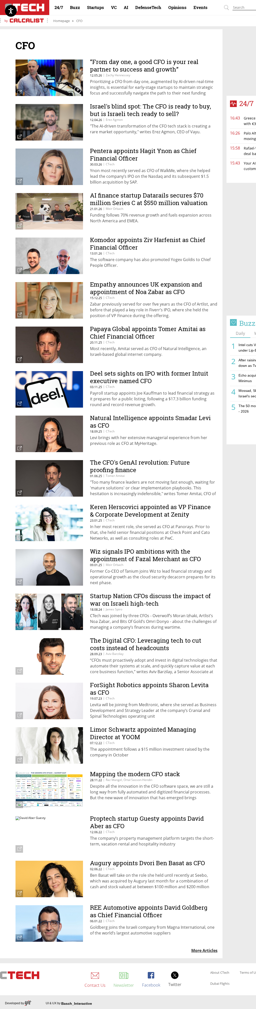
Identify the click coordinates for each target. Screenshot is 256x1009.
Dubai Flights (220, 984)
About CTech (219, 973)
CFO (79, 21)
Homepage (61, 21)
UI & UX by (69, 1003)
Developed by (14, 1003)
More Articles (204, 950)
